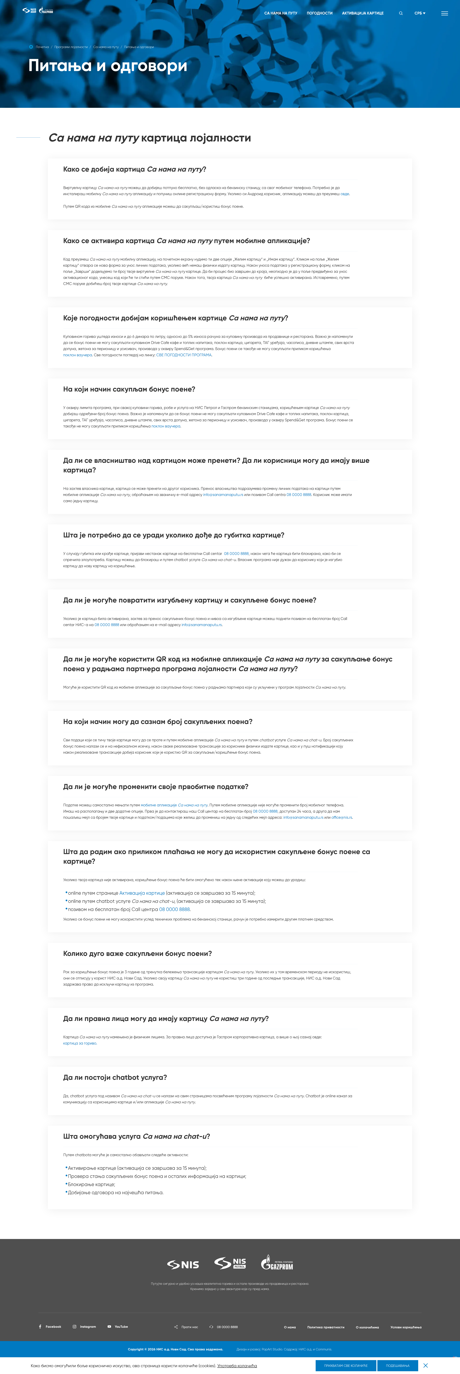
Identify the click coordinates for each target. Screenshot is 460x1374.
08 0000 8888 (299, 494)
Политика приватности (325, 1327)
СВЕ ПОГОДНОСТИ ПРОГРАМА (183, 355)
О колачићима (367, 1327)
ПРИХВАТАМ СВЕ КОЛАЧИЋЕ (346, 1366)
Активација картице (363, 13)
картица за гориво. (80, 1043)
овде (345, 193)
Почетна (42, 47)
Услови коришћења (406, 1327)
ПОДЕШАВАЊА (397, 1366)
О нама (290, 1327)
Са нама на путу (280, 13)
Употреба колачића (237, 1365)
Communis (323, 1349)
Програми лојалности (71, 47)
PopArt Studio (272, 1349)
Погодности (320, 13)
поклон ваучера (77, 355)
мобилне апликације (174, 805)
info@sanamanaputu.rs (223, 494)
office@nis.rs (341, 817)
